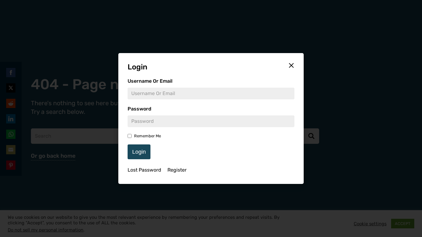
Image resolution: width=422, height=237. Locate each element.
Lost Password (144, 170)
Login (139, 152)
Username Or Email (150, 81)
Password (139, 109)
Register (177, 170)
